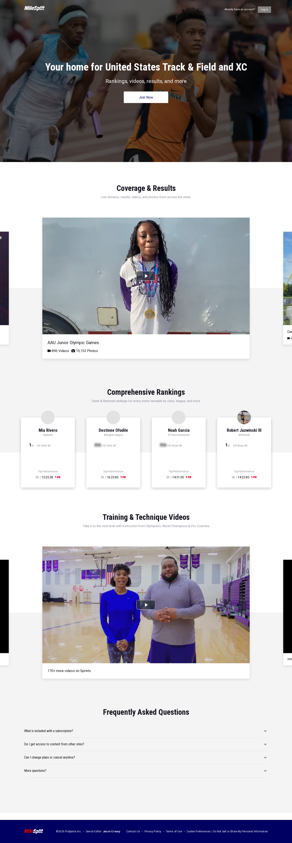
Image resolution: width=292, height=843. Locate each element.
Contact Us (133, 831)
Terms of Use (174, 831)
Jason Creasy (111, 831)
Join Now (146, 97)
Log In (264, 9)
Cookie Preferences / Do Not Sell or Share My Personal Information (227, 831)
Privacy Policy (153, 831)
